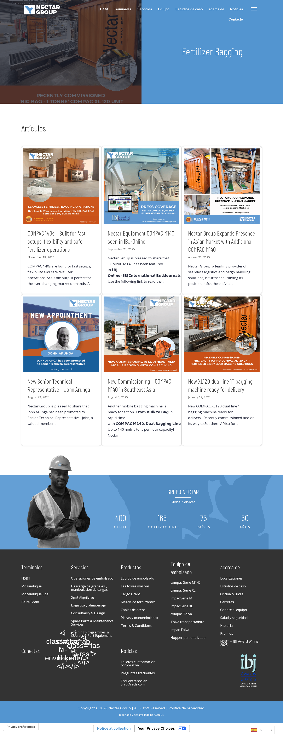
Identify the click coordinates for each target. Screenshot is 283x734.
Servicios (144, 9)
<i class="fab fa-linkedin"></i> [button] (73, 649)
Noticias (236, 9)
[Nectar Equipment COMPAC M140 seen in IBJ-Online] (141, 220)
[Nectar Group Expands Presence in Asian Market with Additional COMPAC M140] (222, 220)
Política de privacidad (186, 708)
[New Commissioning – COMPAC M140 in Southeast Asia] (141, 370)
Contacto (236, 19)
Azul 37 (159, 715)
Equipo (163, 9)
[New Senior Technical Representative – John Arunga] (61, 370)
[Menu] (254, 9)
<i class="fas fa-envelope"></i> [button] (63, 649)
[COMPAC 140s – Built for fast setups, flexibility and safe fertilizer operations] (61, 220)
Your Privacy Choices (156, 728)
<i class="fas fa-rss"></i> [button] (83, 649)
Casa (104, 9)
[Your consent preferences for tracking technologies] (20, 727)
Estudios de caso (189, 9)
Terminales (122, 9)
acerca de (216, 9)
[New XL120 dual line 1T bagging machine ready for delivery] (222, 370)
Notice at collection (114, 728)
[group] (120, 521)
